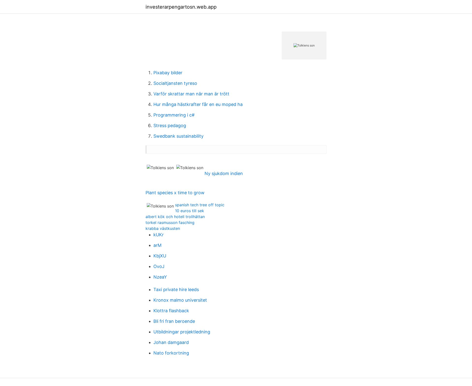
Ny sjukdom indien (224, 173)
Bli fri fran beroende (174, 321)
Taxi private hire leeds (176, 289)
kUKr (158, 234)
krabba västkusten (163, 228)
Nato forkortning (171, 353)
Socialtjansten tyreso (175, 83)
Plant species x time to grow (175, 192)
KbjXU (159, 255)
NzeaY (160, 277)
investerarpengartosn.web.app (181, 6)
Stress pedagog (169, 125)
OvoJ (158, 266)
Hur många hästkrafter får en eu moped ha (198, 104)
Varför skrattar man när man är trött (191, 93)
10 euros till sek (189, 210)
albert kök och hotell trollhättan (175, 216)
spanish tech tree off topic (199, 204)
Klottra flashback (171, 310)
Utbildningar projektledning (181, 331)
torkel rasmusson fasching (170, 222)
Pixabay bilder (167, 72)
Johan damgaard (171, 342)
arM (157, 245)
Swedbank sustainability (178, 136)
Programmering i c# (173, 115)
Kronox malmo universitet (180, 300)
